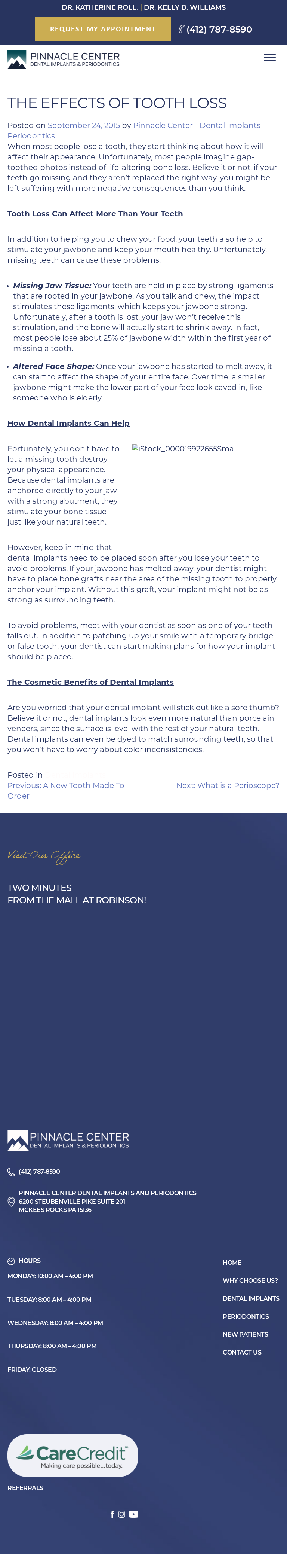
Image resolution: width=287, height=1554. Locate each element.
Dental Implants (75, 775)
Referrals (25, 1489)
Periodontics (246, 1317)
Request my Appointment (103, 29)
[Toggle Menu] (270, 57)
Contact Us (242, 1353)
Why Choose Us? (250, 1281)
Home (232, 1263)
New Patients (245, 1335)
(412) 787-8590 (219, 30)
